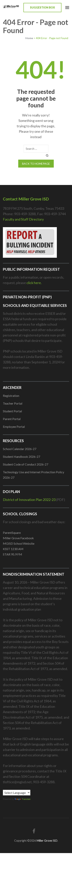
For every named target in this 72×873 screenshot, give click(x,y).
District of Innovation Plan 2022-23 (29, 499)
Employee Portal (14, 426)
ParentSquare (12, 532)
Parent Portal (12, 419)
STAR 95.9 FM (12, 554)
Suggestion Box (42, 7)
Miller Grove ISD (46, 840)
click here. (34, 283)
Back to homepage (36, 163)
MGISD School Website (18, 543)
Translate (26, 799)
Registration (11, 395)
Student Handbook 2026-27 (21, 456)
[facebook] (34, 831)
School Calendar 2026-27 (19, 449)
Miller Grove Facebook (18, 538)
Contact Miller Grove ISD (26, 198)
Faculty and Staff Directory (23, 219)
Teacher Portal (12, 403)
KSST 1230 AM (13, 549)
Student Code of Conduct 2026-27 (25, 464)
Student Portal (12, 411)
